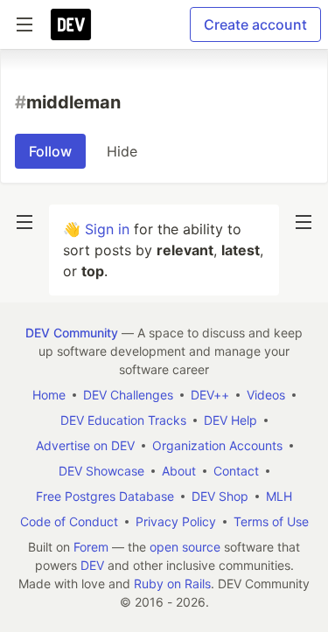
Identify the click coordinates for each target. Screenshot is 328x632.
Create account (255, 24)
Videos (266, 394)
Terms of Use (271, 521)
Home (49, 394)
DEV (92, 565)
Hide (122, 151)
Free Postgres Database (105, 496)
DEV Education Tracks (123, 420)
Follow (50, 151)
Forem (90, 546)
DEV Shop (220, 496)
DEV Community (71, 332)
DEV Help (230, 420)
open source (185, 546)
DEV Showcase (101, 470)
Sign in (107, 229)
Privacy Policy (176, 521)
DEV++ (210, 394)
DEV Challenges (128, 394)
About (179, 470)
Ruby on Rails (172, 583)
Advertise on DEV (85, 445)
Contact (236, 470)
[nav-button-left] (24, 222)
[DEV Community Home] (71, 24)
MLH (279, 496)
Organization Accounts (217, 445)
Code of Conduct (69, 521)
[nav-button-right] (303, 222)
